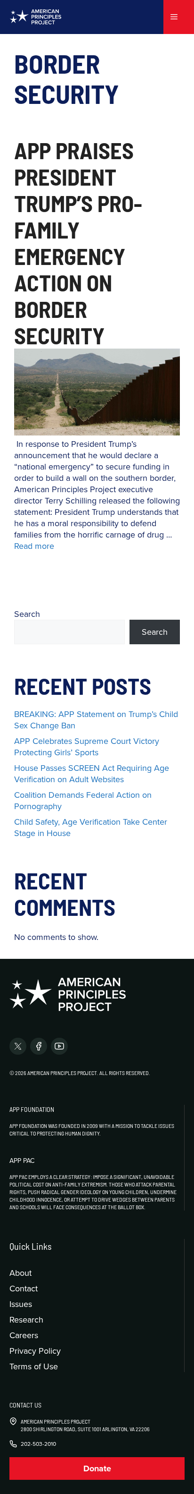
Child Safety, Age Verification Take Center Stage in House (90, 827)
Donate (97, 1468)
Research (26, 1319)
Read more (34, 546)
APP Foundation (31, 1109)
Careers (23, 1335)
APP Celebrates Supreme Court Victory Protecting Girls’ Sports (86, 746)
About (20, 1273)
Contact (23, 1288)
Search (27, 614)
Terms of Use (33, 1366)
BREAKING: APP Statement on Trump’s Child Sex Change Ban (96, 719)
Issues (20, 1304)
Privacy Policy (35, 1351)
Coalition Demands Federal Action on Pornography (83, 800)
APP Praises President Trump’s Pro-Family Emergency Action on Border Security (78, 243)
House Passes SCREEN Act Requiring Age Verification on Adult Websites (91, 773)
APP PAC (21, 1160)
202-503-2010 (38, 1444)
